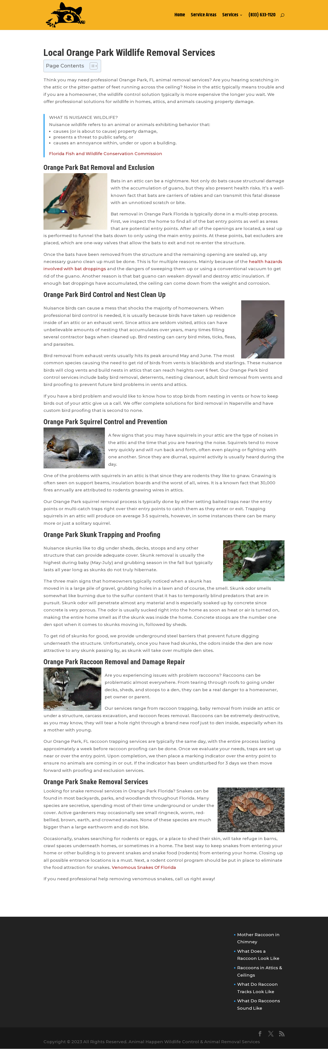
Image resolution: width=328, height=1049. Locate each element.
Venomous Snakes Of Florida (144, 867)
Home (179, 16)
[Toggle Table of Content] (91, 66)
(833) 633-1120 (262, 16)
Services (230, 16)
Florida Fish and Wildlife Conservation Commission (105, 153)
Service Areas (203, 16)
